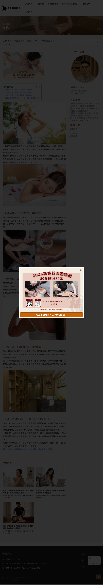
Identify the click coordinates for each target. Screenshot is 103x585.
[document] (51, 292)
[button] (81, 270)
